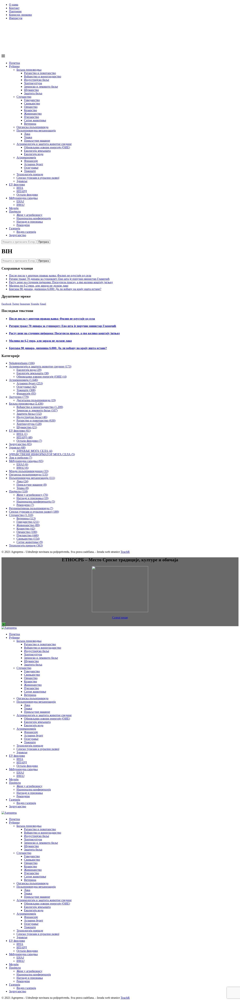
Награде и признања (29, 221)
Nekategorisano (22, 363)
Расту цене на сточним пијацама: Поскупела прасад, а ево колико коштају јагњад (61, 282)
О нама (13, 4)
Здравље (21, 181)
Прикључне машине (37, 140)
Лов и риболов (20, 457)
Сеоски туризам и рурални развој (37, 177)
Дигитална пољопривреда (36, 400)
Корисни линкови (20, 14)
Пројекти (15, 211)
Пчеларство (31, 117)
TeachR (125, 551)
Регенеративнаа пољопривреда (31, 508)
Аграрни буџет (33, 164)
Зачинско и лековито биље (41, 86)
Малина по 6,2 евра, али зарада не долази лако (38, 285)
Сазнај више (120, 617)
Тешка (28, 137)
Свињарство (32, 103)
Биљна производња (28, 69)
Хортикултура (33, 83)
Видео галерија (26, 231)
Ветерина (30, 123)
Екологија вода (33, 154)
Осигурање (31, 167)
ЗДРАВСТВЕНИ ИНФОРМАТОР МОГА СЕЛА (42, 454)
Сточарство (23, 96)
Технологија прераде (29, 174)
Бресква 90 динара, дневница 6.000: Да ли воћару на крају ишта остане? (55, 289)
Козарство (30, 110)
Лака (27, 133)
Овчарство (31, 106)
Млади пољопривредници (28, 471)
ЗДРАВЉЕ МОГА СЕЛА (34, 450)
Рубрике (14, 66)
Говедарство (32, 100)
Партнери (15, 11)
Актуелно (19, 396)
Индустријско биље (36, 79)
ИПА (19, 187)
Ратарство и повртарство (40, 73)
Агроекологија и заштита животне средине (44, 144)
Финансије (31, 160)
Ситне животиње (35, 120)
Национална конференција (33, 218)
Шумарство (31, 90)
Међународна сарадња (23, 198)
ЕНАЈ (20, 201)
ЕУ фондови (17, 184)
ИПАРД (21, 191)
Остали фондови (27, 194)
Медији (14, 208)
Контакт (14, 8)
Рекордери (23, 225)
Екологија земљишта (37, 150)
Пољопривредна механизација (36, 130)
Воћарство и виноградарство (42, 76)
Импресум (15, 18)
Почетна (14, 63)
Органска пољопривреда (32, 127)
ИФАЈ (20, 204)
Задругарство (17, 235)
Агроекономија (26, 157)
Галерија (14, 228)
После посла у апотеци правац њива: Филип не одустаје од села (50, 275)
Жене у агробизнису (29, 214)
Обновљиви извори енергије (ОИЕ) (47, 147)
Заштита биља (33, 93)
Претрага (43, 241)
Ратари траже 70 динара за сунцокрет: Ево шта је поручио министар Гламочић (59, 278)
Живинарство (33, 113)
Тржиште (30, 171)
